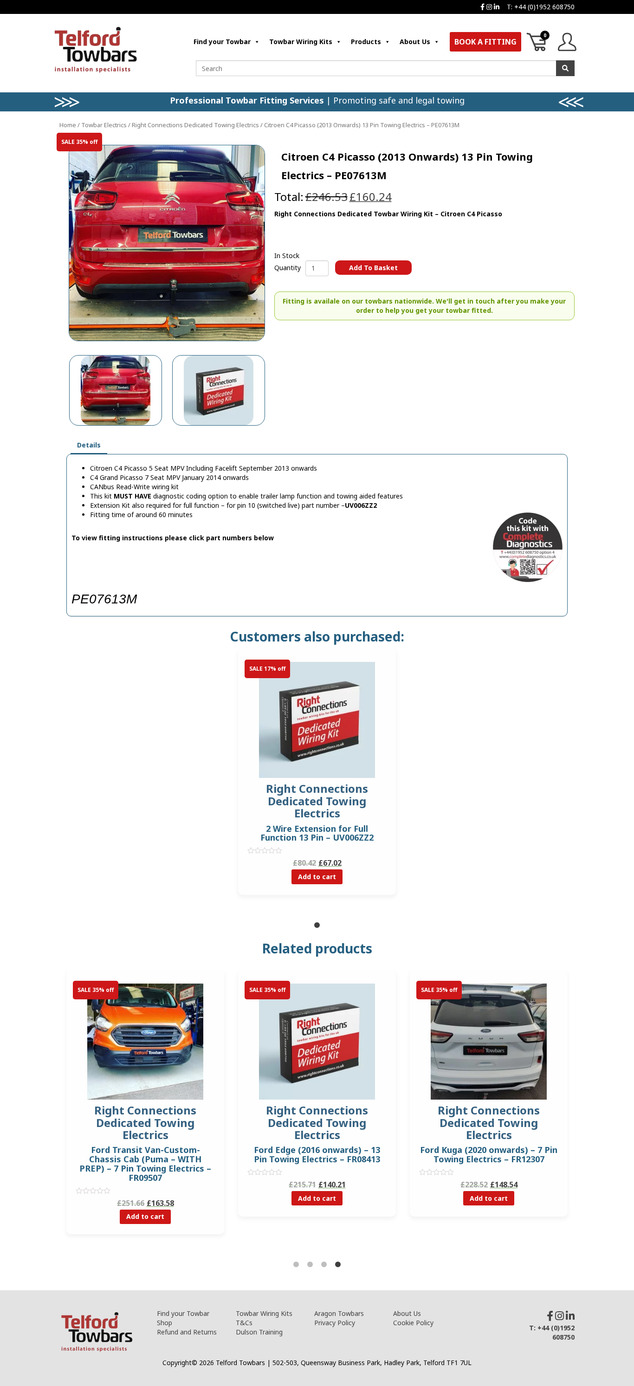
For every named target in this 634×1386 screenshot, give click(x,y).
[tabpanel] (317, 778)
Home (67, 125)
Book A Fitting (485, 42)
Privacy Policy (334, 1322)
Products (366, 41)
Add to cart (317, 876)
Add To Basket (373, 267)
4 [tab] (338, 1264)
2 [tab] (310, 1264)
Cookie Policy (413, 1322)
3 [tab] (324, 1264)
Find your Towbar (222, 41)
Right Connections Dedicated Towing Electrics (195, 125)
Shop (164, 1322)
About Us (415, 41)
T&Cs (244, 1322)
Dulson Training (259, 1332)
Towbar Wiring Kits (300, 41)
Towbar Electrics (104, 125)
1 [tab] (317, 925)
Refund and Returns (187, 1332)
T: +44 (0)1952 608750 (541, 6)
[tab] (89, 445)
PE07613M (104, 599)
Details (89, 444)
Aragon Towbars (339, 1313)
